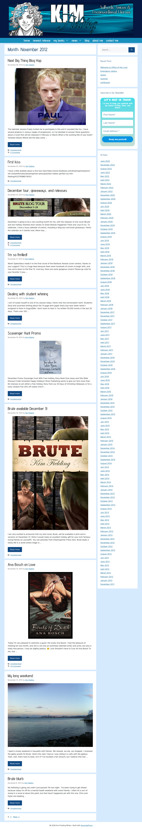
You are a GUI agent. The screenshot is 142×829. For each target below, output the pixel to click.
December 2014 (107, 448)
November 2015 (107, 407)
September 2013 (107, 505)
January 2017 (106, 354)
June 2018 (105, 290)
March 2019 (105, 256)
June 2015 (105, 425)
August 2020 (106, 203)
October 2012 (106, 546)
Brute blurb (16, 778)
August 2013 (106, 509)
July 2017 (104, 331)
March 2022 (105, 184)
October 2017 (106, 320)
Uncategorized (15, 150)
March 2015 (105, 437)
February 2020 (106, 218)
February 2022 (106, 188)
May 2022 (104, 176)
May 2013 (104, 520)
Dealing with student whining (28, 294)
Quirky (103, 75)
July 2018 (104, 286)
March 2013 (105, 527)
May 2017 (104, 339)
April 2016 (104, 388)
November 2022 (107, 165)
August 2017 (106, 327)
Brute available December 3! (27, 408)
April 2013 (104, 524)
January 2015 (106, 444)
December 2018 (107, 267)
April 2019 (104, 252)
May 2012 (104, 565)
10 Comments (15, 666)
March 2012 (105, 573)
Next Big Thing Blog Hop (24, 60)
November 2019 (107, 225)
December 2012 (107, 539)
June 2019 (105, 244)
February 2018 (106, 305)
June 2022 (105, 172)
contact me (112, 40)
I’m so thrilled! (17, 254)
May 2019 (104, 248)
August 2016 (106, 373)
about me (97, 40)
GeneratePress (87, 825)
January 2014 (106, 490)
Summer (104, 79)
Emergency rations (108, 71)
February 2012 (106, 577)
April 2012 (104, 569)
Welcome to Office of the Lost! (113, 67)
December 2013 (107, 493)
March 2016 (105, 392)
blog (87, 40)
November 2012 (107, 543)
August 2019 (106, 237)
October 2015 (106, 410)
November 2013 (107, 497)
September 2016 (107, 369)
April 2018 (104, 297)
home (27, 40)
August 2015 (106, 418)
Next (16, 817)
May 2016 (104, 384)
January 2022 (106, 191)
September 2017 (107, 324)
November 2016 (107, 361)
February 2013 (106, 531)
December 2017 (107, 312)
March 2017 (105, 346)
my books (58, 40)
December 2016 (107, 358)
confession (105, 82)
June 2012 (105, 561)
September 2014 (107, 459)
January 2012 (106, 580)
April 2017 (104, 342)
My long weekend (20, 675)
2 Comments (15, 152)
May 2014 (104, 475)
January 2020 (106, 222)
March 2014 (105, 482)
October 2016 (106, 365)
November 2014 (107, 452)
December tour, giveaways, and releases (37, 190)
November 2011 (107, 584)
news (75, 40)
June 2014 (105, 471)
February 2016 (106, 395)
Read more (15, 144)
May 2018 (104, 293)
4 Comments (15, 245)
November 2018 (107, 271)
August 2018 (106, 282)
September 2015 (107, 414)
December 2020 (107, 195)
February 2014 (106, 486)
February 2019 (106, 259)
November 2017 (107, 316)
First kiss (14, 162)
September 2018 (107, 278)
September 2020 (107, 199)
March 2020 (105, 214)
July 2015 (104, 422)
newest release (41, 40)
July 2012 (104, 558)
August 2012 (106, 554)
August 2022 (106, 169)
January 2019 (106, 263)
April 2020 (105, 210)
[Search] (131, 50)
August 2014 (106, 463)
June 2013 (105, 516)
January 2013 (106, 535)
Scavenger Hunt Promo (24, 333)
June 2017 (105, 335)
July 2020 (104, 206)
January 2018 (106, 308)
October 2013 (106, 501)
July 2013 (104, 512)
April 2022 (104, 180)
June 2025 (105, 161)
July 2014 (104, 467)
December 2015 (107, 403)
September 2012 (107, 550)
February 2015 (106, 441)
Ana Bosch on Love (21, 564)
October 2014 (106, 456)
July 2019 (104, 240)
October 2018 (106, 274)
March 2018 (105, 301)
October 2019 (106, 229)
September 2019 (107, 233)
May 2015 (104, 429)
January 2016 (106, 399)
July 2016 (104, 376)
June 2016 (105, 380)
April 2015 (104, 433)
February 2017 (106, 350)
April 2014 (104, 478)
